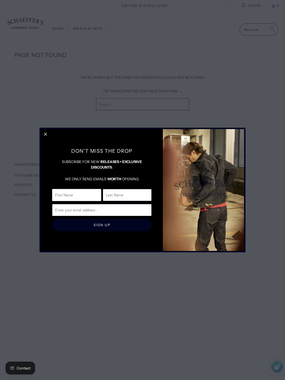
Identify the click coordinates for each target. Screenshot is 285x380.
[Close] (46, 134)
